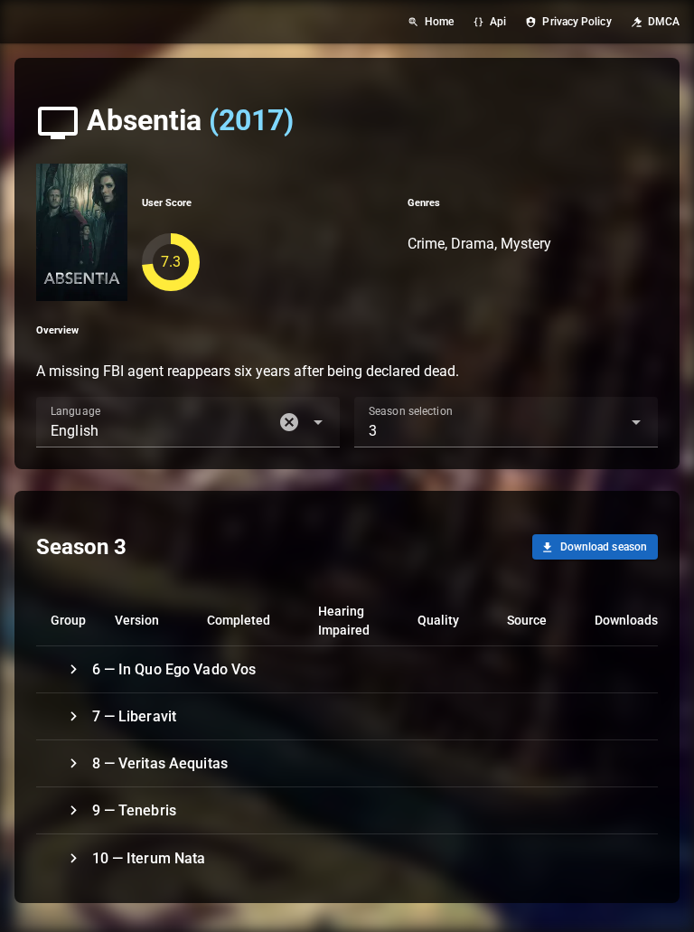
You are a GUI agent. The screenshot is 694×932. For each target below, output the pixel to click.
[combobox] (188, 422)
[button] (289, 422)
